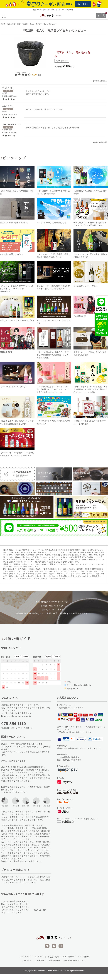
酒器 (18, 24)
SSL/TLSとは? (39, 910)
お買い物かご (27, 960)
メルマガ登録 (68, 957)
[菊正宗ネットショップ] (51, 15)
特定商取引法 (54, 960)
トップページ (24, 957)
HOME (3, 24)
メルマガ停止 (83, 957)
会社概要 (41, 960)
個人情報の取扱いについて (75, 960)
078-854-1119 (13, 723)
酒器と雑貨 (11, 24)
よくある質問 (53, 957)
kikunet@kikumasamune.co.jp (16, 716)
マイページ (38, 957)
